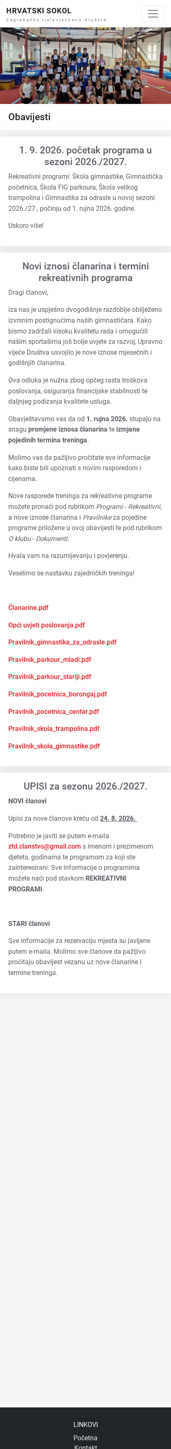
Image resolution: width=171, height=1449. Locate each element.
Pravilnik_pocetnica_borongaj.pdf (57, 694)
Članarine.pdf (28, 608)
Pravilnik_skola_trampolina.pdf (54, 729)
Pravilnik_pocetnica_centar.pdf (53, 712)
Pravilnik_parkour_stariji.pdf (49, 677)
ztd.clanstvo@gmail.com (44, 846)
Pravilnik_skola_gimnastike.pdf (54, 746)
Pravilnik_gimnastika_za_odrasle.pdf (62, 642)
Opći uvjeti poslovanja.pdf (46, 625)
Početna (85, 1438)
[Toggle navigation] (153, 13)
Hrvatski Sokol (39, 10)
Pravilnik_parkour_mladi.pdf (49, 660)
